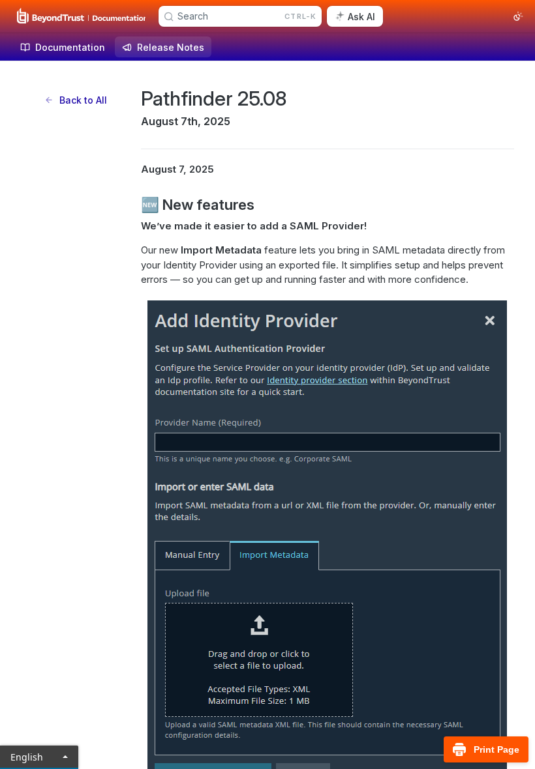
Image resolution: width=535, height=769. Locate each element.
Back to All (83, 100)
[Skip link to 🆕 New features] (132, 204)
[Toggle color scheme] (518, 16)
